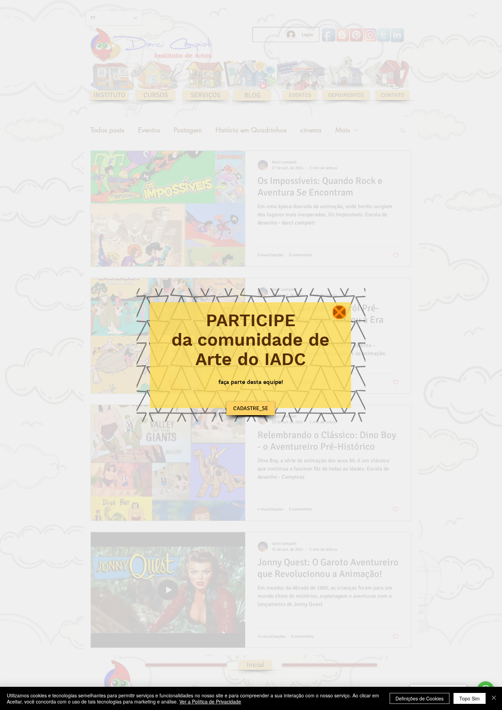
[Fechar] (494, 698)
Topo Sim (469, 698)
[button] (339, 312)
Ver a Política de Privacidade (210, 701)
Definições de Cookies (419, 698)
